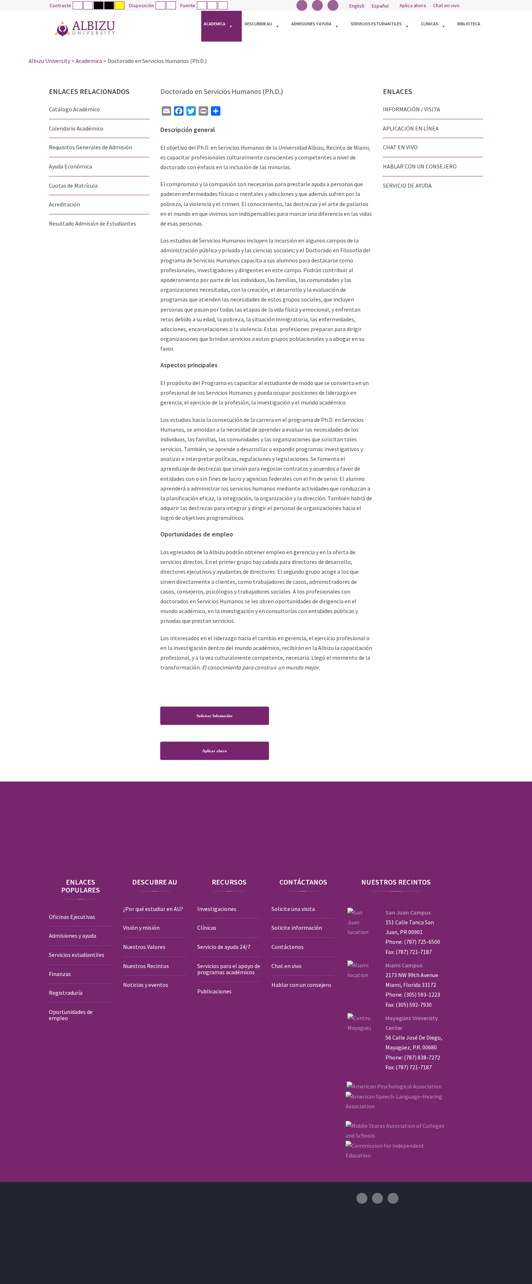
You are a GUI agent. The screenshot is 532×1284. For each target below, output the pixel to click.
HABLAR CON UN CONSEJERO (420, 166)
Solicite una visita (293, 908)
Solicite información (296, 927)
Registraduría (66, 992)
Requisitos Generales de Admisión (90, 147)
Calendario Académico (76, 128)
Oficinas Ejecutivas (72, 916)
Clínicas (429, 23)
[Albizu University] (85, 29)
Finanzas (60, 973)
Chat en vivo (446, 5)
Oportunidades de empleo (71, 1015)
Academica (214, 23)
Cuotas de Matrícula (73, 185)
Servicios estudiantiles (376, 23)
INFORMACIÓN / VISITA (411, 109)
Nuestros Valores (144, 946)
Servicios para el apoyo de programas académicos (228, 969)
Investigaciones (216, 908)
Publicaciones (214, 991)
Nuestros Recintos (146, 966)
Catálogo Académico (74, 109)
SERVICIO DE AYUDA (407, 185)
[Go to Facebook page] (301, 5)
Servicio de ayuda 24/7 (223, 946)
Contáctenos (287, 946)
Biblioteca (468, 23)
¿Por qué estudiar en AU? (153, 908)
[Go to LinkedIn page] (333, 5)
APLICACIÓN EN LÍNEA (411, 128)
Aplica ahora (413, 5)
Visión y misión (141, 927)
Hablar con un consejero (301, 984)
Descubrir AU (258, 23)
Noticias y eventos (145, 984)
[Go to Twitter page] (317, 5)
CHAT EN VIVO (400, 147)
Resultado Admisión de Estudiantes (92, 223)
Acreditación (64, 204)
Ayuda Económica (70, 166)
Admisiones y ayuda (311, 23)
